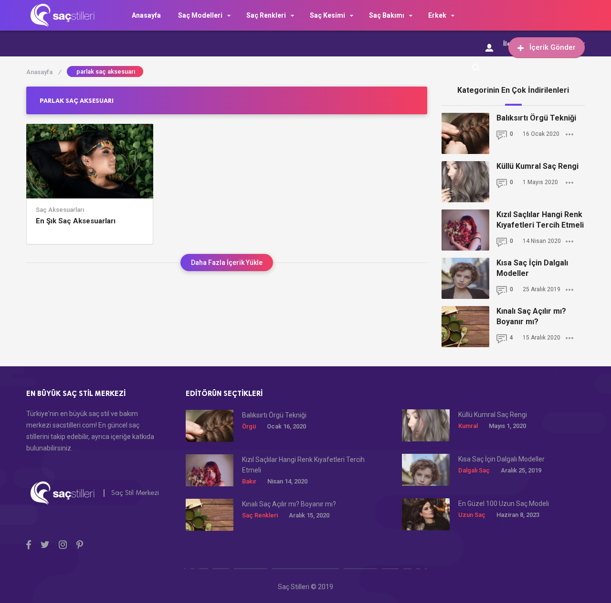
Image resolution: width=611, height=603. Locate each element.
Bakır (249, 481)
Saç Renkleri (266, 15)
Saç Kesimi (327, 15)
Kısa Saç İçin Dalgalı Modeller (532, 268)
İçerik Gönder (552, 47)
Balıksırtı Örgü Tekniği (536, 117)
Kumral (468, 426)
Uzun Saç (471, 515)
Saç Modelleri (200, 15)
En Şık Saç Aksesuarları (76, 221)
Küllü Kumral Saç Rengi (537, 166)
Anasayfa (146, 15)
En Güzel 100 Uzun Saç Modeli (503, 503)
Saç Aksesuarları (60, 210)
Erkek (437, 15)
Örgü (249, 426)
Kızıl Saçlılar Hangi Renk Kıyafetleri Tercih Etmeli (540, 220)
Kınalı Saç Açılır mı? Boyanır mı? (531, 316)
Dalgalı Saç (474, 470)
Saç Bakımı (386, 15)
